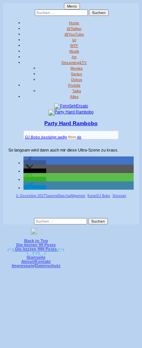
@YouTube (74, 34)
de (79, 137)
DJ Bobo (103, 196)
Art (74, 57)
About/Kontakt (36, 261)
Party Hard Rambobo (71, 123)
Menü (72, 6)
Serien (76, 74)
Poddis (74, 85)
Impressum (23, 265)
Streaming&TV (74, 62)
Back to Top (36, 240)
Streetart (119, 196)
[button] (34, 162)
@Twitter (74, 28)
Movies (76, 68)
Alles (74, 96)
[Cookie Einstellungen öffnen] (71, 343)
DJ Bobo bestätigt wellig (46, 137)
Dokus (76, 79)
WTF (74, 45)
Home (74, 23)
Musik (74, 51)
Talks (76, 91)
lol (74, 40)
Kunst (92, 196)
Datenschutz (48, 265)
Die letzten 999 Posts (36, 249)
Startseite (36, 257)
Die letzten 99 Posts (36, 245)
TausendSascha (57, 196)
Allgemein (77, 196)
